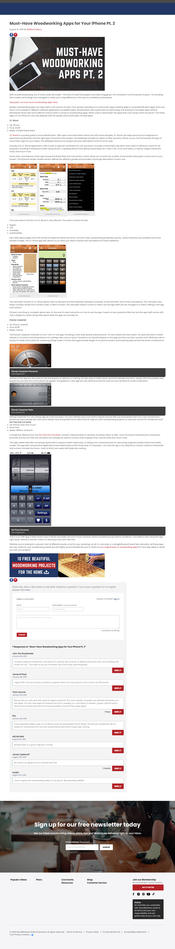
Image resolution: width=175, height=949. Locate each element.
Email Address (64, 605)
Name (19, 605)
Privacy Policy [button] (92, 932)
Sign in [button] (116, 599)
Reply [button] (117, 670)
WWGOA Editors (34, 29)
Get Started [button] (148, 887)
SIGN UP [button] (106, 847)
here (27, 589)
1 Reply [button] (107, 711)
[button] (11, 35)
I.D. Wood (14, 135)
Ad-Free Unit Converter (49, 435)
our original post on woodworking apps (119, 547)
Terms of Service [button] (74, 932)
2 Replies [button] (106, 768)
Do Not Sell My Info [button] (111, 932)
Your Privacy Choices (19, 934)
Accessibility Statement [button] (135, 932)
